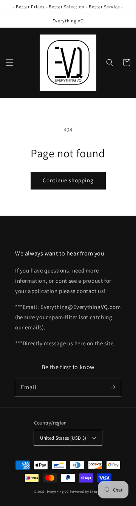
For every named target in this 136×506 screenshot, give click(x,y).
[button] (9, 62)
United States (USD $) (63, 438)
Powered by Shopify (86, 491)
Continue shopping (68, 180)
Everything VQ (58, 491)
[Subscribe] (112, 387)
